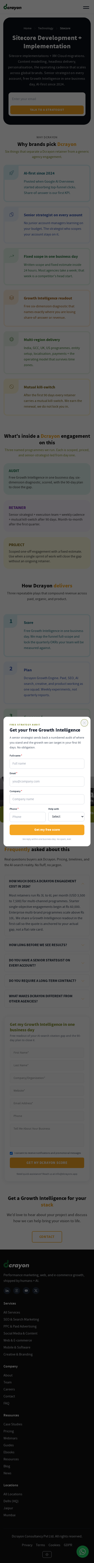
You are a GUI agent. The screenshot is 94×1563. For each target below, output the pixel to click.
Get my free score (47, 829)
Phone (14, 809)
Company (16, 791)
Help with (53, 809)
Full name (16, 755)
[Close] (84, 722)
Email (13, 773)
